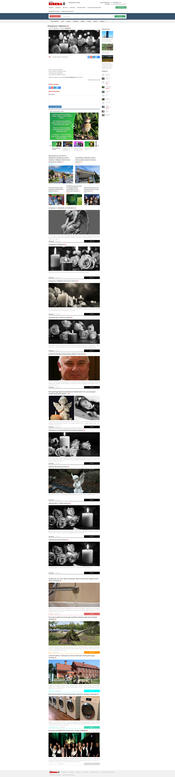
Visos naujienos (55, 21)
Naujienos (58, 7)
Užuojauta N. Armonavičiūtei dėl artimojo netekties (66, 430)
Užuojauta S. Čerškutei (56, 244)
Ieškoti (121, 16)
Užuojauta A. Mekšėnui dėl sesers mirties (62, 281)
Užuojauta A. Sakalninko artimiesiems (61, 208)
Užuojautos (51, 241)
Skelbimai (51, 7)
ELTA (62, 21)
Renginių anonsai (53, 763)
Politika (82, 21)
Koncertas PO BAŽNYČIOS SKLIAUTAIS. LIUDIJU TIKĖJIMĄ (67, 730)
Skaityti (92, 241)
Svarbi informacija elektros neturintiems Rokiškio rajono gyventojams (107, 40)
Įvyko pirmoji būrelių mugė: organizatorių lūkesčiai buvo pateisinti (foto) (56, 189)
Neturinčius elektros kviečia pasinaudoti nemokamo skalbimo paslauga (73, 694)
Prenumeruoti (122, 7)
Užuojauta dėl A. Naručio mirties (59, 317)
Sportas (68, 21)
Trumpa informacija (53, 727)
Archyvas (65, 7)
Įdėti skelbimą (54, 16)
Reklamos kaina (81, 7)
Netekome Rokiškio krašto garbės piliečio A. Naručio (66, 354)
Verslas (89, 21)
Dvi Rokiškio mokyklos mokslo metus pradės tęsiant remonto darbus (85, 160)
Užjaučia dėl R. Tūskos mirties (59, 503)
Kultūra (95, 21)
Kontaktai (72, 7)
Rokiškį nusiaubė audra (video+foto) (107, 52)
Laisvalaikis (51, 690)
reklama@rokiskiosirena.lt (119, 4)
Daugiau (102, 21)
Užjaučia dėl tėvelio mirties (58, 467)
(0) (68, 26)
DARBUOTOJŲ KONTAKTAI (68, 11)
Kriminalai (75, 21)
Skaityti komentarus (55, 106)
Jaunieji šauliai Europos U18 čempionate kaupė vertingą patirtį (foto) (91, 189)
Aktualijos (51, 614)
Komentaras (52, 94)
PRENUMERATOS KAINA (54, 11)
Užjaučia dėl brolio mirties (57, 540)
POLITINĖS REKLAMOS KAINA (94, 7)
